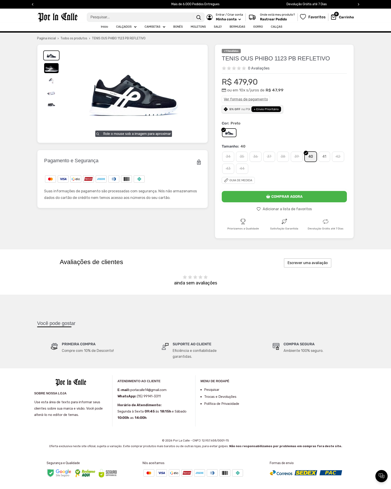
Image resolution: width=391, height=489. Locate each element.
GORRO (258, 26)
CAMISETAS (152, 26)
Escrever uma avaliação (308, 263)
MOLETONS (198, 26)
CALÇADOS (124, 26)
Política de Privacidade (221, 404)
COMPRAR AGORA (287, 196)
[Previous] (33, 4)
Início (104, 26)
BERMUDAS (237, 26)
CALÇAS (276, 26)
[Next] (358, 4)
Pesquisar (211, 390)
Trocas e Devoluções (220, 397)
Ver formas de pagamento (246, 99)
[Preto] (229, 132)
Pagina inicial (46, 38)
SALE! (218, 26)
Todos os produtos (73, 38)
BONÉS (178, 26)
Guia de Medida (240, 180)
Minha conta (226, 19)
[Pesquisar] (198, 17)
